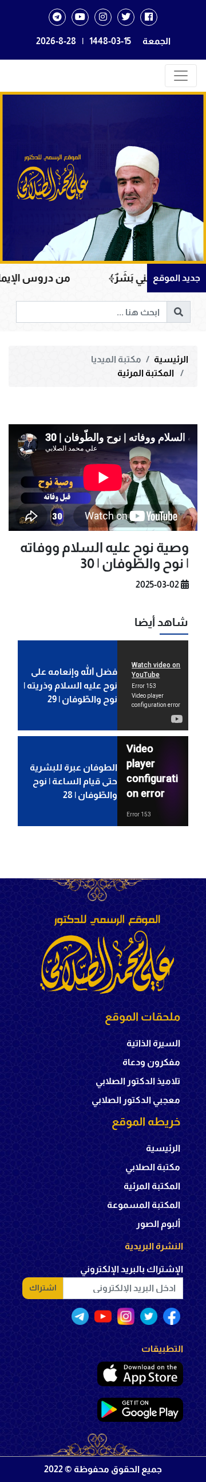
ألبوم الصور (158, 1224)
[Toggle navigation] (181, 75)
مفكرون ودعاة (151, 1062)
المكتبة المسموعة (143, 1205)
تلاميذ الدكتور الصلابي (138, 1081)
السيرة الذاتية (153, 1043)
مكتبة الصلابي (152, 1167)
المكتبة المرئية (146, 373)
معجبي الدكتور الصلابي (136, 1100)
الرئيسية (171, 359)
